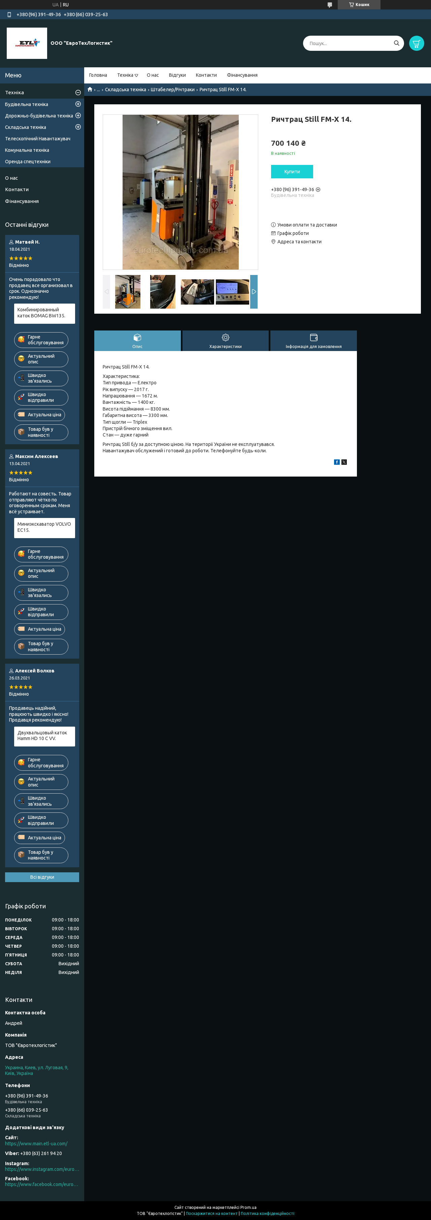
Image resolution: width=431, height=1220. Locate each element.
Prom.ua (248, 1207)
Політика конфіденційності (267, 1213)
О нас (153, 75)
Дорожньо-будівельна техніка (39, 115)
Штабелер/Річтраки (173, 89)
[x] (344, 463)
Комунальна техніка (27, 150)
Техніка (125, 75)
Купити (292, 171)
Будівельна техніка (26, 104)
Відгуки (177, 75)
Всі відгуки (42, 877)
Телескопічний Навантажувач (37, 138)
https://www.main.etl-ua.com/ (36, 1143)
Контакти (206, 75)
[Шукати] (396, 43)
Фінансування (242, 75)
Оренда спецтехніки (28, 161)
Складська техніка (125, 89)
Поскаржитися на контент (212, 1213)
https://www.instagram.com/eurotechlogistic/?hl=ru (42, 1169)
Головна (98, 75)
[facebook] (337, 463)
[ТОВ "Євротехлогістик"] (27, 43)
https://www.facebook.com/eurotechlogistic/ (42, 1184)
